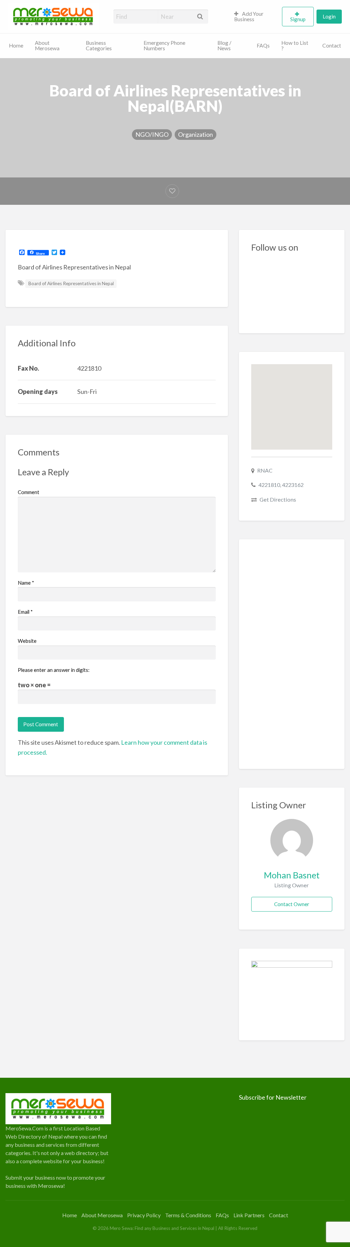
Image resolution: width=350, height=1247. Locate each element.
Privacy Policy (144, 1215)
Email (25, 612)
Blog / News (224, 45)
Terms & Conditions (188, 1215)
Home (16, 45)
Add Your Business (249, 16)
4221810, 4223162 (281, 484)
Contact (331, 45)
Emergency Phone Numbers (164, 45)
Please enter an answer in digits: (54, 670)
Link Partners (249, 1215)
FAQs (263, 45)
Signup (298, 19)
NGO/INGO (152, 134)
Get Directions (277, 499)
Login (329, 16)
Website (27, 641)
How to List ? (294, 45)
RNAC (264, 470)
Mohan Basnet (292, 875)
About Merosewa (47, 45)
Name (26, 583)
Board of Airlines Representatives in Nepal (71, 283)
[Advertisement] (291, 654)
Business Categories (99, 45)
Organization (195, 134)
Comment (28, 492)
